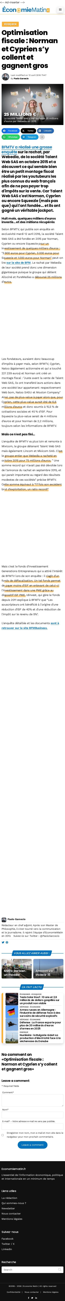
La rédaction (9, 1197)
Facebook (7, 1238)
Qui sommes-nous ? (14, 1203)
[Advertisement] (32, 320)
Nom (5, 1109)
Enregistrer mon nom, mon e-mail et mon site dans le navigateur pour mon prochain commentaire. (35, 1135)
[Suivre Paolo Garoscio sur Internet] (7, 943)
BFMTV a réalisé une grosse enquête (27, 150)
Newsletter (8, 1208)
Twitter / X (8, 1243)
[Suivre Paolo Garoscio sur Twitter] (3, 943)
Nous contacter (11, 1213)
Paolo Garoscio (16, 919)
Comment (8, 1092)
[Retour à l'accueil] (26, 9)
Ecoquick (10, 24)
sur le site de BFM (18, 262)
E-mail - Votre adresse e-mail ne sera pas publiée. (28, 1121)
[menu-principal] (60, 9)
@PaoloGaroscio (49, 935)
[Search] (59, 1269)
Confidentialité (13, 1292)
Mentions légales (12, 1218)
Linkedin (7, 1249)
